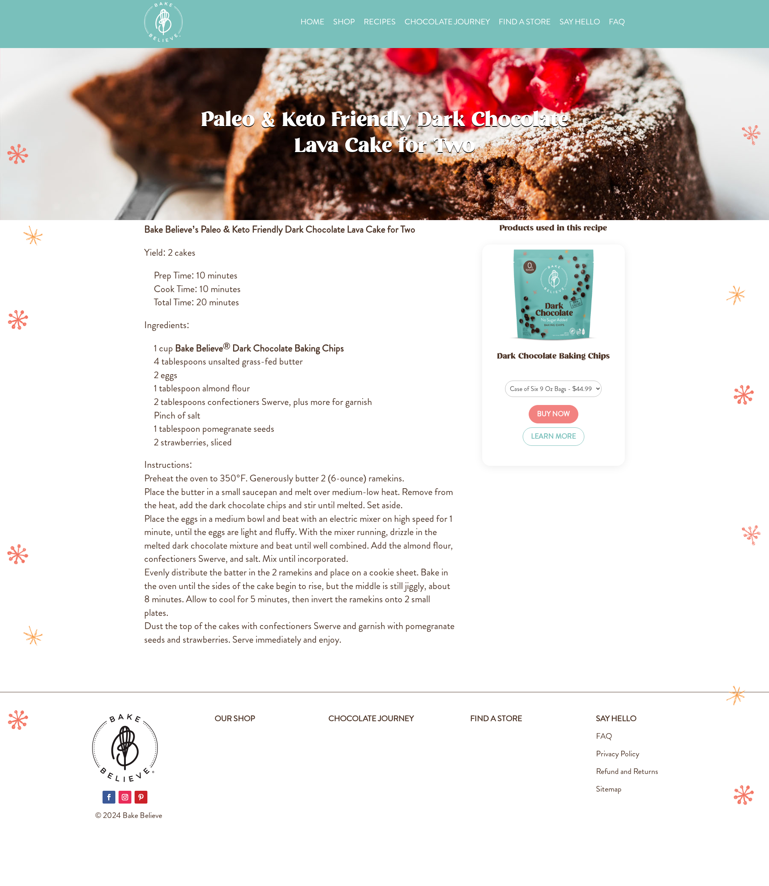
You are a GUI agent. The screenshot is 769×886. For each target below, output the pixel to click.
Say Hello (580, 23)
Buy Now (553, 414)
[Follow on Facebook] (109, 797)
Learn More (553, 436)
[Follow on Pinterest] (141, 797)
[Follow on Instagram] (125, 797)
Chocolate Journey (447, 23)
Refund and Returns (627, 771)
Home (312, 23)
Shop (344, 23)
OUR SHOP (235, 718)
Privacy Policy (617, 754)
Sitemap (609, 789)
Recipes (380, 23)
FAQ (617, 23)
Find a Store (525, 23)
